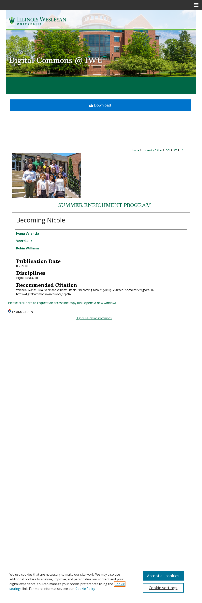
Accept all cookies (163, 575)
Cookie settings (163, 587)
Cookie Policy (85, 588)
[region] (101, 581)
